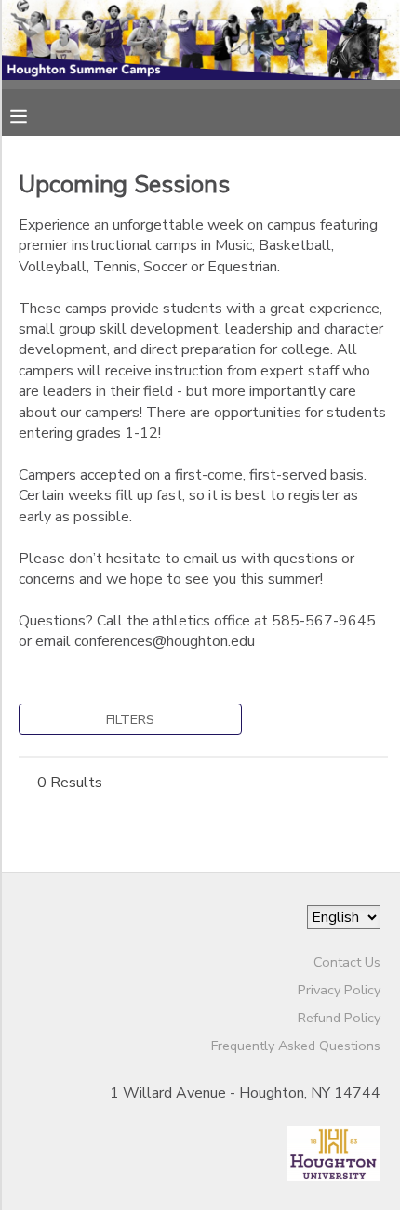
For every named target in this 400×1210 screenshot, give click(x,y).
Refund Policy (339, 1017)
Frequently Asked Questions (295, 1045)
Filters (130, 719)
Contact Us (346, 962)
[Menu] (32, 114)
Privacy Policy (339, 989)
